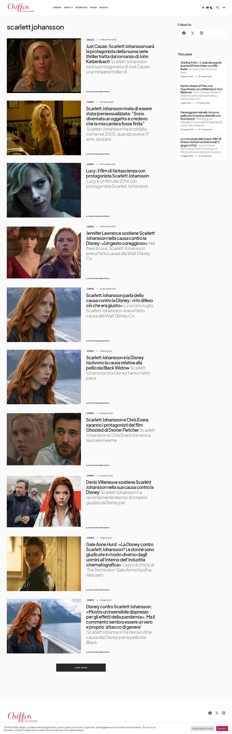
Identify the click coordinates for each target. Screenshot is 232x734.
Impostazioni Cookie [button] (203, 728)
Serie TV (90, 40)
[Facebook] (183, 33)
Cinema (90, 102)
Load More (81, 668)
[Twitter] (192, 33)
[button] (207, 7)
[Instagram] (201, 33)
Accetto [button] (222, 728)
